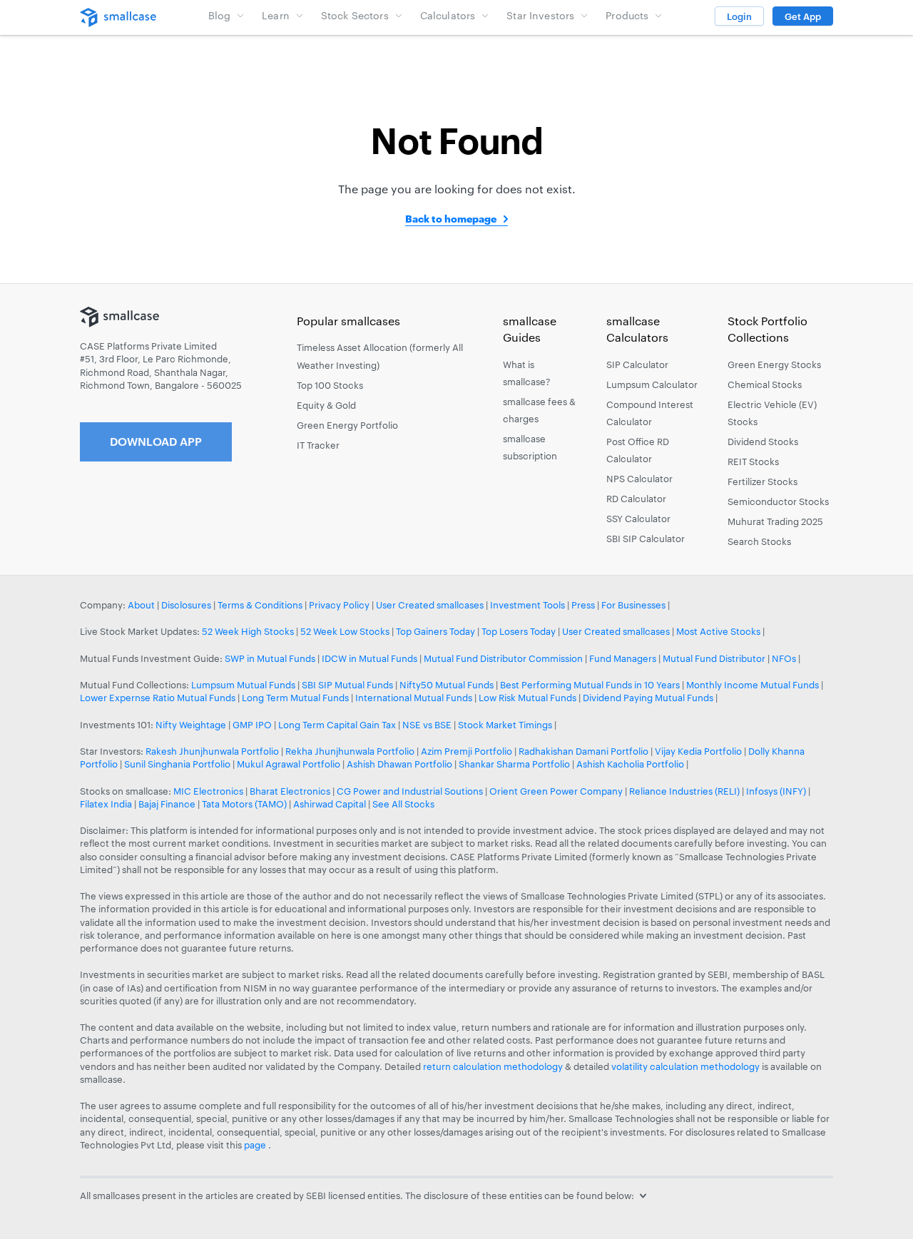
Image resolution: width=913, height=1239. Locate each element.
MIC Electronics (208, 791)
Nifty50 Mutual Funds (446, 684)
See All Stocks (403, 804)
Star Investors (540, 15)
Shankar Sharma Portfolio (514, 764)
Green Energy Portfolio (347, 425)
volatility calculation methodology (685, 1066)
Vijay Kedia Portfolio (698, 751)
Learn (276, 15)
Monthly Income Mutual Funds (752, 684)
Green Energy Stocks (774, 364)
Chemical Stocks (765, 384)
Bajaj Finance (166, 804)
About (141, 605)
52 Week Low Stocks (344, 631)
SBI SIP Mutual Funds (347, 684)
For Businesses (633, 605)
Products (627, 15)
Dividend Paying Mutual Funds (648, 697)
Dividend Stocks (763, 441)
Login (739, 16)
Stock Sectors (355, 15)
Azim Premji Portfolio (466, 751)
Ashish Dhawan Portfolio (399, 764)
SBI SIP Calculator (645, 538)
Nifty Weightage (190, 724)
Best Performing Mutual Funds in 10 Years (590, 684)
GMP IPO (252, 724)
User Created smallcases (430, 605)
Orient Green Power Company (556, 791)
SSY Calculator (638, 518)
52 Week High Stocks (248, 631)
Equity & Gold (326, 405)
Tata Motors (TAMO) (244, 804)
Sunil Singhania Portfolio (177, 764)
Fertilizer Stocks (762, 481)
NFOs (784, 658)
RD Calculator (636, 498)
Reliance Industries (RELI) (684, 791)
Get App (803, 16)
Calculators (448, 15)
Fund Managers (622, 658)
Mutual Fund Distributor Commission (503, 658)
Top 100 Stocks (330, 385)
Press (583, 605)
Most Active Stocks (718, 631)
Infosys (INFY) (776, 791)
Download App (156, 441)
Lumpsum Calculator (652, 384)
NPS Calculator (639, 478)
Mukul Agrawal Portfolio (288, 764)
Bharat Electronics (290, 791)
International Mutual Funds (413, 697)
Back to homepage (450, 219)
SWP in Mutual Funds (270, 658)
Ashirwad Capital (329, 804)
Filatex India (107, 804)
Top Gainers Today (435, 631)
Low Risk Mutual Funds (527, 697)
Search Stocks (759, 541)
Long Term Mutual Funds (295, 697)
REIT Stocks (753, 461)
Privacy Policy (339, 605)
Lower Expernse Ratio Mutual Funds (157, 697)
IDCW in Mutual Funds (369, 658)
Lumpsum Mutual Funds (243, 684)
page (256, 1145)
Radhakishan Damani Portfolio (583, 751)
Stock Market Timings (505, 724)
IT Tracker (318, 445)
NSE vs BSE (427, 724)
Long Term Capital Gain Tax (337, 724)
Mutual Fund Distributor (714, 658)
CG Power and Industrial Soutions (410, 791)
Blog (219, 15)
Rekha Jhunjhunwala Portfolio (349, 751)
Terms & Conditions (260, 605)
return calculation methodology (493, 1066)
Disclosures (186, 605)
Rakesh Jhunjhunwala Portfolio (212, 751)
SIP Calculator (637, 364)
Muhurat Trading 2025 (775, 521)
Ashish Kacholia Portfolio (630, 764)
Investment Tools (527, 605)
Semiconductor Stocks (778, 501)
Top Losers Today (518, 631)
